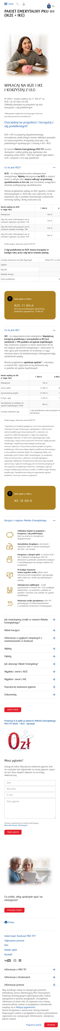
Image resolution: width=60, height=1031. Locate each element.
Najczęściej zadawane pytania (20, 687)
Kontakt (8, 954)
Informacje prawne (14, 984)
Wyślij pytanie (13, 832)
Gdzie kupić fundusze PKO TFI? (20, 936)
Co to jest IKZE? (12, 167)
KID (6, 945)
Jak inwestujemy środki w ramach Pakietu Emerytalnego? (26, 621)
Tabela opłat (10, 950)
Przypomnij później (33, 1025)
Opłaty (7, 656)
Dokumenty (10, 694)
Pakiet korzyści (12, 630)
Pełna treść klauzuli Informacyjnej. (16, 825)
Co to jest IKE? (12, 330)
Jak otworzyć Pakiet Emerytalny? (21, 664)
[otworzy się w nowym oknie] (22, 3)
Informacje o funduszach (17, 977)
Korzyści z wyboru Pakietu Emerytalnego (25, 520)
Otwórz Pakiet (12, 710)
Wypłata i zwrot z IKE (15, 679)
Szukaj (16, 3)
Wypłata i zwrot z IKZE (16, 671)
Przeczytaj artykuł (15, 911)
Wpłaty (8, 648)
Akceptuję (51, 1025)
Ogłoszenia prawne (14, 940)
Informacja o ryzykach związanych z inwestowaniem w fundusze (23, 639)
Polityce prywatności (25, 1007)
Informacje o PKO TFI (15, 969)
